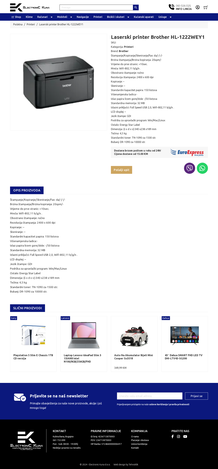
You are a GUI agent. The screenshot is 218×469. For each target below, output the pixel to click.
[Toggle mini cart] (206, 7)
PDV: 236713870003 (101, 440)
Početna (18, 24)
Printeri (98, 16)
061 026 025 (184, 7)
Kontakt (135, 448)
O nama (135, 436)
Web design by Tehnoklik (126, 464)
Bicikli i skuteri (115, 16)
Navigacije (83, 16)
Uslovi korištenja (139, 444)
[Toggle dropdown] (51, 17)
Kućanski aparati (144, 16)
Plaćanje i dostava (140, 440)
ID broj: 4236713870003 (103, 436)
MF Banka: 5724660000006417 (106, 444)
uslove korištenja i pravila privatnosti (169, 404)
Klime (29, 16)
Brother (123, 51)
